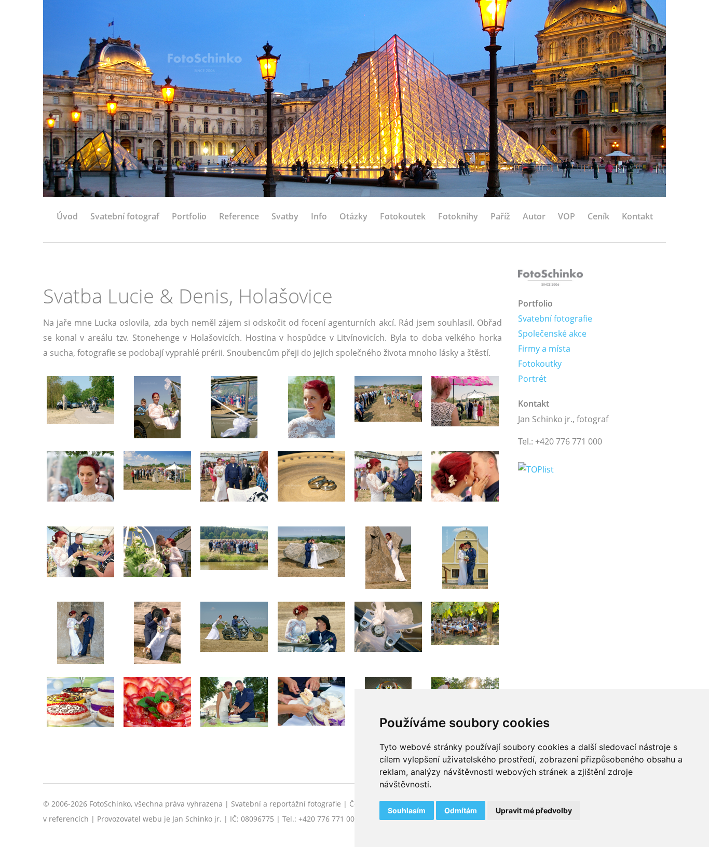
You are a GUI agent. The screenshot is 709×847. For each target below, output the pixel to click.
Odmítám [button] (460, 810)
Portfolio (189, 216)
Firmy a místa (544, 348)
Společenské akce (552, 333)
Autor (534, 216)
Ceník (598, 216)
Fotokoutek (403, 216)
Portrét (532, 378)
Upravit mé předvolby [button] (534, 810)
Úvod (67, 216)
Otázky (353, 216)
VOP (566, 216)
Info (319, 216)
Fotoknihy (458, 216)
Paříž (500, 216)
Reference (239, 216)
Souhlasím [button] (407, 810)
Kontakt (637, 216)
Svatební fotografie (555, 318)
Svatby (284, 216)
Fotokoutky (540, 363)
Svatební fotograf (124, 216)
